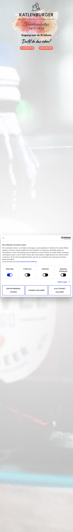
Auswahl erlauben (36, 290)
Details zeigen (62, 282)
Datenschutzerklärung (29, 261)
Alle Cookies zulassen (59, 290)
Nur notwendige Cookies (13, 290)
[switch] (27, 274)
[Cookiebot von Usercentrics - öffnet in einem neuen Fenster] (62, 238)
